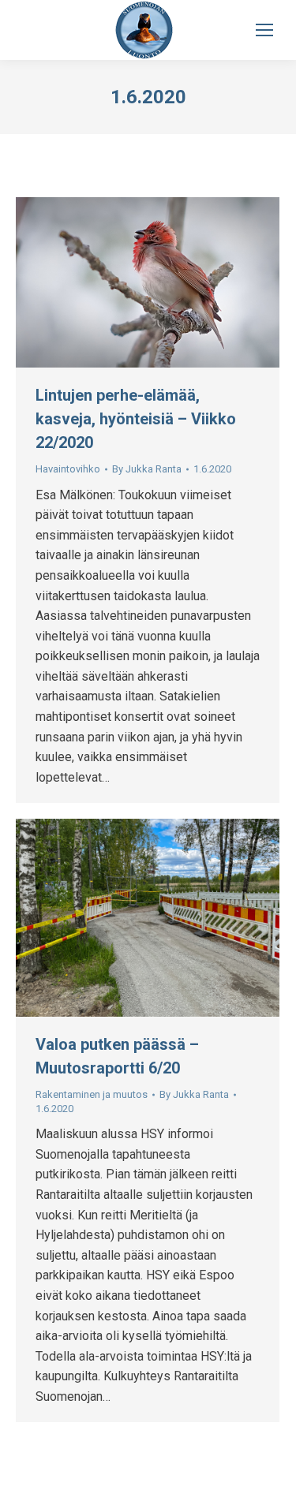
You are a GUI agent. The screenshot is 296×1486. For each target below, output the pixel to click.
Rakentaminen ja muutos (92, 1094)
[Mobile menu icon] (264, 30)
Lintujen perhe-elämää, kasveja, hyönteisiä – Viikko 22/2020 (136, 419)
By (147, 469)
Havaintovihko (68, 469)
